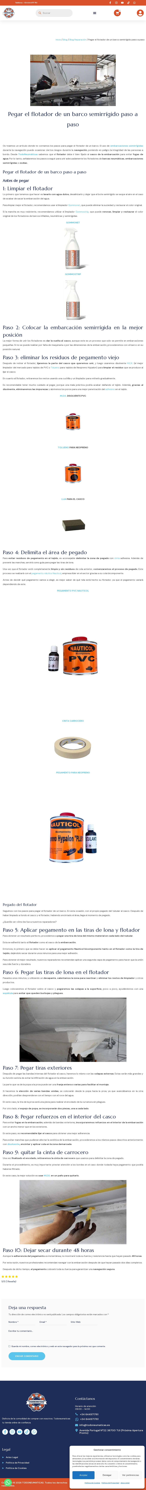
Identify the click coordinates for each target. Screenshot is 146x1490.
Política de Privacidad (110, 1483)
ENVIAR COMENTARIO (26, 1356)
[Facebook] (5, 1432)
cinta (117, 558)
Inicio (58, 39)
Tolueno (55, 367)
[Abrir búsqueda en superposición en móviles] (54, 13)
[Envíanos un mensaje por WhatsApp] (135, 2)
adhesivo (110, 389)
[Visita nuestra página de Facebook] (111, 2)
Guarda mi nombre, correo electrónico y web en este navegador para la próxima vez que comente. (58, 1346)
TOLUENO (63, 447)
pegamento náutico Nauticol (46, 573)
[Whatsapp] (34, 1432)
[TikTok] (27, 1432)
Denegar (107, 1475)
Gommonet (74, 205)
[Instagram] (12, 1432)
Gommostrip (82, 211)
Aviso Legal (125, 1483)
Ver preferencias (130, 1475)
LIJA (63, 499)
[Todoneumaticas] (8, 13)
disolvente (13, 1144)
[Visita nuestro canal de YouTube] (123, 2)
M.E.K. (130, 363)
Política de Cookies (92, 1483)
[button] (94, 13)
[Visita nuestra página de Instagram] (117, 2)
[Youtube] (20, 1432)
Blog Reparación (77, 39)
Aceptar (84, 1475)
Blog (65, 39)
